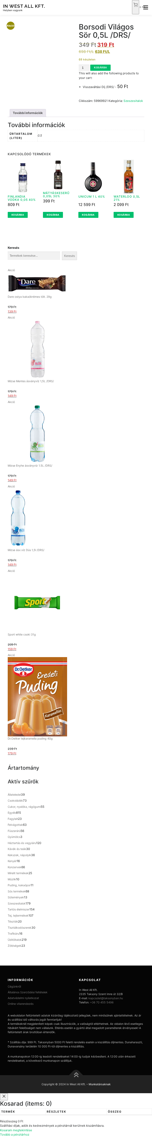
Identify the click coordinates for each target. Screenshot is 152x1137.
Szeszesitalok (133, 101)
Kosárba (100, 67)
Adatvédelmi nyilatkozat (23, 998)
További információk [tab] (28, 113)
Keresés (13, 248)
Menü (145, 7)
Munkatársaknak (100, 1084)
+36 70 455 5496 (102, 1002)
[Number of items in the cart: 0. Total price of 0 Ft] (135, 7)
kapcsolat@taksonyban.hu (105, 998)
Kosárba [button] (17, 214)
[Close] (4, 1097)
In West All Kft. (24, 6)
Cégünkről (14, 986)
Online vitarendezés (20, 1003)
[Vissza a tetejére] (76, 1075)
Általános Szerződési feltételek (28, 992)
